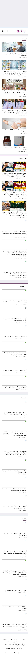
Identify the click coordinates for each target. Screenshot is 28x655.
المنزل (24, 397)
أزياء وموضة (18, 304)
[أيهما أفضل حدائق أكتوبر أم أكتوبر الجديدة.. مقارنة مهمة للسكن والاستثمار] (14, 467)
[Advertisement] (14, 14)
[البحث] (3, 31)
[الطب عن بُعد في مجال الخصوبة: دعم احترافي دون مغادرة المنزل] (14, 50)
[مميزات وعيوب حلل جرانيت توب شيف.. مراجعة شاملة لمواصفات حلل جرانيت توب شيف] (14, 485)
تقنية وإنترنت (17, 178)
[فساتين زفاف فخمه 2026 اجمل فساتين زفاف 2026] (14, 332)
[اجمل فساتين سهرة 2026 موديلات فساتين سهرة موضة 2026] (14, 297)
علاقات (19, 537)
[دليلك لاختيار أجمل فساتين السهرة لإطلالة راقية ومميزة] (14, 366)
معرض (14, 338)
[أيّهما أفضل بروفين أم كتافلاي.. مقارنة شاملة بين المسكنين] (14, 144)
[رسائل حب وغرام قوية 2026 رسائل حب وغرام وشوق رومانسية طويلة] (14, 530)
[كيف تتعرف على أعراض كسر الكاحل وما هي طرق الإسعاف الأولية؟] (14, 126)
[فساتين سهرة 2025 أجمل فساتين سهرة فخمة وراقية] (14, 382)
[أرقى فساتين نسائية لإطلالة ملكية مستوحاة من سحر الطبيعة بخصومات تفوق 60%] (14, 315)
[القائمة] (6, 31)
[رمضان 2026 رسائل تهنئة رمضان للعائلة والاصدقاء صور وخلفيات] (14, 603)
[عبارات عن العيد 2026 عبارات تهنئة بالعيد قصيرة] (14, 586)
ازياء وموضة (23, 286)
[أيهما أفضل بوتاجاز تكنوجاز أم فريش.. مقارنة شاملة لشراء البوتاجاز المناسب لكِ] (14, 503)
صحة (25, 38)
